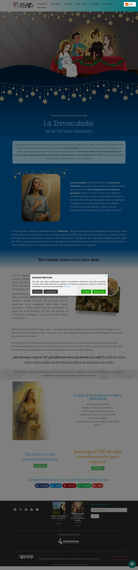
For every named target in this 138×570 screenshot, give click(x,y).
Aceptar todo (99, 292)
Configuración (50, 292)
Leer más (67, 286)
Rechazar (37, 292)
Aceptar (86, 292)
